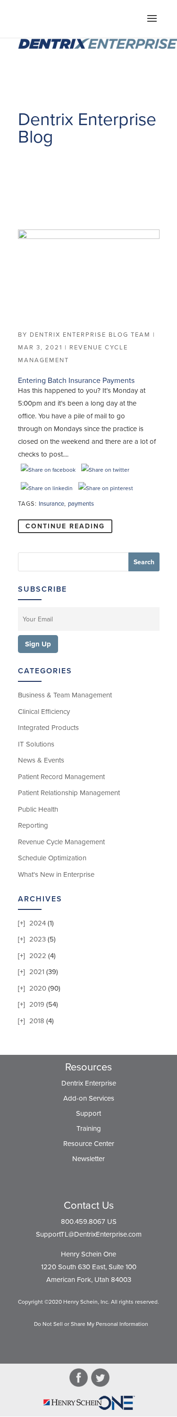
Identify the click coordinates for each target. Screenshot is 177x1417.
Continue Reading (65, 526)
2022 (37, 955)
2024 (37, 923)
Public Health (38, 809)
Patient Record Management (61, 776)
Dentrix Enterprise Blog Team (90, 335)
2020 (37, 988)
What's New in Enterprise (56, 874)
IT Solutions (36, 744)
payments (81, 504)
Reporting (33, 825)
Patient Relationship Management (69, 793)
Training (88, 1128)
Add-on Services (88, 1098)
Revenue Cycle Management (61, 842)
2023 (37, 939)
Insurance (51, 504)
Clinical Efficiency (44, 711)
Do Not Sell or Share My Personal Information (91, 1324)
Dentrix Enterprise (88, 1083)
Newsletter (88, 1158)
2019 (36, 1004)
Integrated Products (48, 727)
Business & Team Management (65, 695)
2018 (36, 1021)
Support (88, 1113)
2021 (36, 971)
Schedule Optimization (52, 858)
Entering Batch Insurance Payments (76, 380)
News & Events (41, 760)
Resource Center (88, 1143)
